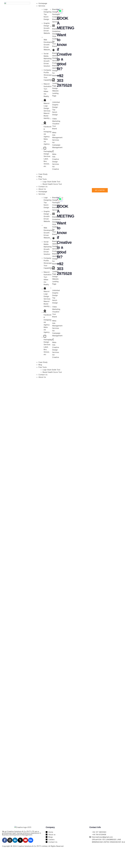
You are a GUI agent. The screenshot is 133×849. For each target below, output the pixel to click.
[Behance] (30, 840)
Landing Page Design (55, 85)
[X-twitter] (20, 840)
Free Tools (42, 367)
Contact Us (42, 375)
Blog (40, 365)
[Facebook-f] (4, 840)
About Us (42, 377)
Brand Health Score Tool (52, 372)
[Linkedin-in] (15, 840)
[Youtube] (25, 840)
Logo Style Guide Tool (51, 370)
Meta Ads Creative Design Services (55, 159)
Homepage (42, 191)
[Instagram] (9, 840)
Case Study (42, 362)
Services (41, 194)
